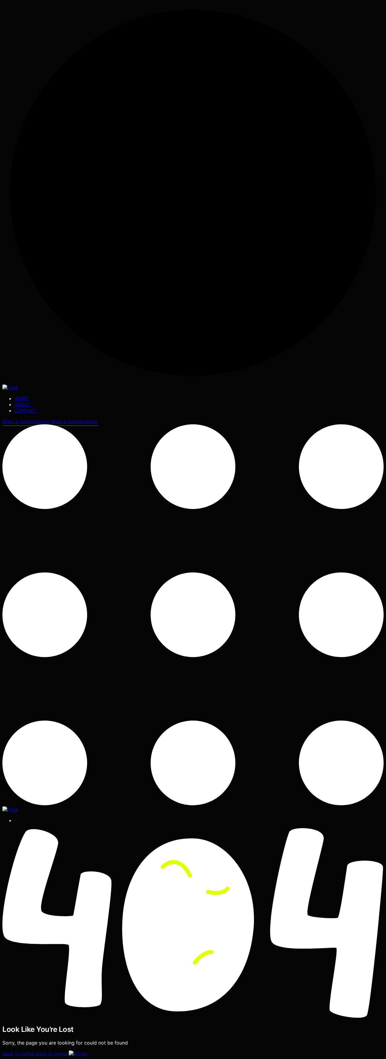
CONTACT (26, 410)
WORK (21, 398)
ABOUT (22, 404)
